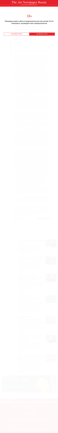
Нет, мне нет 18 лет (16, 34)
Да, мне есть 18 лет (42, 34)
